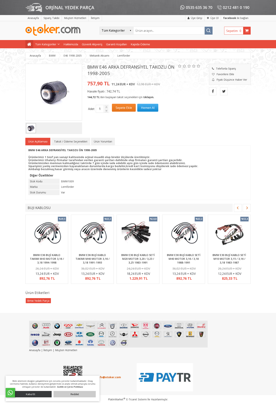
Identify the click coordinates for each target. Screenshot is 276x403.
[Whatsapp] (10, 392)
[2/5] (182, 66)
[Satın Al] (147, 108)
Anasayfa (35, 350)
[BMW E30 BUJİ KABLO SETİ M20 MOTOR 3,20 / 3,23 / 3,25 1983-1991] (138, 234)
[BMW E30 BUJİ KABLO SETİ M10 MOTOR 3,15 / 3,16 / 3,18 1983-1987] (229, 234)
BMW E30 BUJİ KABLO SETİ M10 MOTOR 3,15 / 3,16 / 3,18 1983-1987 (229, 258)
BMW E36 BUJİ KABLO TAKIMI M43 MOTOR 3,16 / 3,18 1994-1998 (47, 258)
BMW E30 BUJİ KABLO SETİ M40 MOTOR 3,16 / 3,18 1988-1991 (183, 258)
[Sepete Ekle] (124, 108)
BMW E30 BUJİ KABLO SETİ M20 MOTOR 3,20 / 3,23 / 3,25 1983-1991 (138, 258)
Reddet (75, 394)
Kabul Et (30, 394)
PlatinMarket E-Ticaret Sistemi (127, 399)
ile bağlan (235, 18)
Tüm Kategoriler (45, 44)
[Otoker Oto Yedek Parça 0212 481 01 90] (53, 35)
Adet (91, 109)
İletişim (48, 350)
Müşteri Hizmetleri (66, 350)
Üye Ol (214, 18)
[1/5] (179, 66)
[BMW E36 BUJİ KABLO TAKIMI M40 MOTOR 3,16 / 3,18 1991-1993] (92, 234)
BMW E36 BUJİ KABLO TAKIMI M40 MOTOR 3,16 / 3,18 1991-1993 (92, 258)
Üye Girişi (196, 18)
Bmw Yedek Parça (38, 300)
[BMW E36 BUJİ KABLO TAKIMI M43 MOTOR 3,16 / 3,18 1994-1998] (46, 234)
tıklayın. (148, 97)
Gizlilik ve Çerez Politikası (70, 386)
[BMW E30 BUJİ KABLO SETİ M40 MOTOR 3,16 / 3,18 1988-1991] (183, 234)
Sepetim (233, 31)
